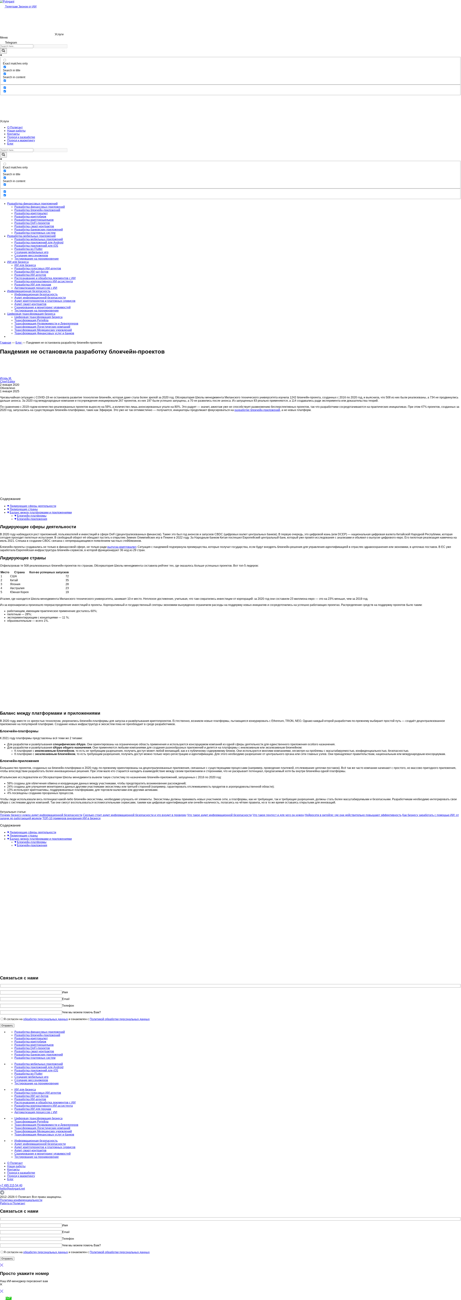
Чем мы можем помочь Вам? (81, 1012)
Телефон (68, 1005)
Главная (5, 342)
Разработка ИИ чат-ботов (31, 271)
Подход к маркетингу (21, 140)
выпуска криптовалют (121, 546)
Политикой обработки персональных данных (120, 1019)
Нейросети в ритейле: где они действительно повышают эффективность (353, 815)
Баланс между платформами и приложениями (41, 512)
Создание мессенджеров (31, 255)
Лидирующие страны (24, 509)
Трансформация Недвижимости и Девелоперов (46, 323)
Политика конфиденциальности (21, 1200)
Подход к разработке (21, 137)
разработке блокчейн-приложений (257, 410)
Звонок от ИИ (27, 6)
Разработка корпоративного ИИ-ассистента (43, 281)
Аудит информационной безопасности (40, 297)
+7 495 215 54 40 (11, 1185)
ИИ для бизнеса (18, 261)
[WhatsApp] (9, 1298)
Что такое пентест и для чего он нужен (278, 815)
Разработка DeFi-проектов (32, 223)
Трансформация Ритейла (31, 320)
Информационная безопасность (28, 291)
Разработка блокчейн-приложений (37, 210)
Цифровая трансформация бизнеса (31, 313)
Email (66, 998)
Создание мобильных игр (31, 252)
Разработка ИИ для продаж (32, 284)
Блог (10, 143)
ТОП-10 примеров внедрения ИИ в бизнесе (71, 818)
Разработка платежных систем (34, 232)
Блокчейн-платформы (31, 515)
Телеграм (11, 6)
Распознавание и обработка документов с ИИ (45, 278)
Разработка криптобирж (30, 216)
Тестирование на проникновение (36, 258)
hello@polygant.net (12, 1188)
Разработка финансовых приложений (32, 203)
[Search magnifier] (3, 51)
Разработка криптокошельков (34, 219)
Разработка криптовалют (31, 213)
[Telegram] (2, 1193)
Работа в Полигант (12, 1203)
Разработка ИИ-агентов (30, 274)
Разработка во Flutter (28, 249)
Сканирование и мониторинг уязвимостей (42, 307)
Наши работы (16, 130)
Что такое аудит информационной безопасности (219, 815)
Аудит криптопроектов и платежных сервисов (44, 300)
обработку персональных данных (45, 1019)
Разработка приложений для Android (38, 242)
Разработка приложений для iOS (36, 245)
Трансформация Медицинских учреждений (43, 330)
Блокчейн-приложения (32, 519)
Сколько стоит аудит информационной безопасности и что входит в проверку (134, 815)
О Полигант (15, 127)
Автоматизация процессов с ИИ (35, 287)
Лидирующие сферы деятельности (33, 506)
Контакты (13, 133)
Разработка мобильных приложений (31, 236)
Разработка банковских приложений (38, 229)
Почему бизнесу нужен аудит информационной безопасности (41, 815)
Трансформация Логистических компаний (42, 326)
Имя (65, 992)
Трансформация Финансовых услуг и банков (44, 333)
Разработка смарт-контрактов (34, 226)
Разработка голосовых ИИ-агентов (37, 268)
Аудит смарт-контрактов (30, 304)
